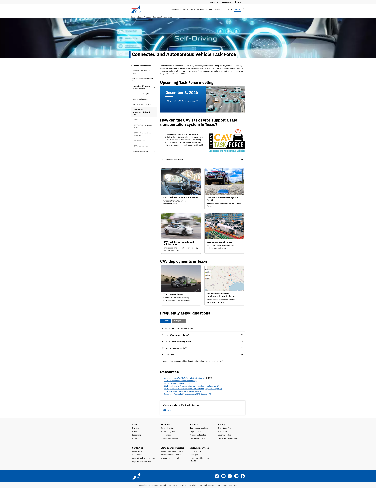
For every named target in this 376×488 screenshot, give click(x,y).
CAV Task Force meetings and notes (143, 126)
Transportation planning (199, 438)
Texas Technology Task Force (141, 104)
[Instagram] (236, 476)
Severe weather (224, 435)
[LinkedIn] (230, 476)
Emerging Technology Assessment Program (143, 79)
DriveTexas (222, 431)
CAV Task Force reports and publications (142, 134)
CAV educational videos (141, 146)
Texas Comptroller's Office (172, 451)
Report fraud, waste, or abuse (144, 458)
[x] (217, 476)
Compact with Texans (229, 485)
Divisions (135, 431)
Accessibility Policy (195, 485)
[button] (154, 72)
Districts (135, 428)
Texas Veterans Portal (170, 458)
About (139, 17)
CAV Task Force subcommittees (143, 120)
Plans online (166, 435)
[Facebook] (243, 476)
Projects (193, 424)
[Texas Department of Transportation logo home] (136, 9)
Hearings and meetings (198, 428)
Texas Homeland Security (171, 455)
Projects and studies (197, 435)
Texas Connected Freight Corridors (143, 94)
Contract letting (167, 428)
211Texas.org (195, 451)
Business (165, 424)
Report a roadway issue (141, 461)
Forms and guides (168, 431)
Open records (137, 455)
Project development (169, 438)
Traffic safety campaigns (228, 438)
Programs (147, 17)
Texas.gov (193, 455)
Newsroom (136, 438)
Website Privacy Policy (212, 485)
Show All (166, 321)
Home (133, 17)
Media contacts (138, 451)
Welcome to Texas (139, 141)
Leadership (136, 435)
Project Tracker (195, 431)
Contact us (137, 447)
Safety (221, 424)
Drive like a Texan (225, 428)
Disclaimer (182, 485)
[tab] (174, 9)
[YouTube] (223, 476)
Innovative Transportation (162, 17)
